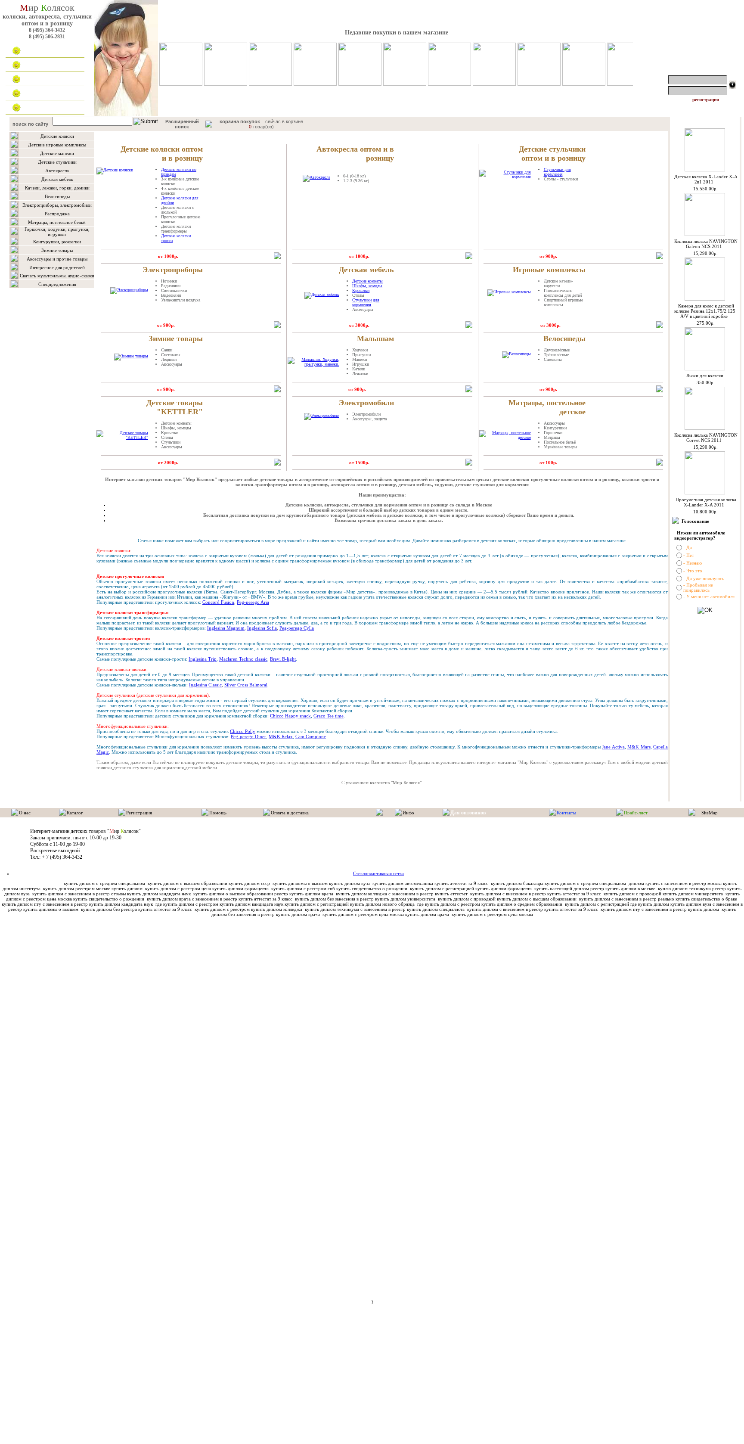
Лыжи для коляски (704, 375)
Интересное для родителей (57, 267)
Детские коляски (57, 136)
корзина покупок (240, 121)
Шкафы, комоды (367, 285)
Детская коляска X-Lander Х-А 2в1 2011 (706, 179)
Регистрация (139, 812)
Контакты (39, 108)
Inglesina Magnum (226, 627)
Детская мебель (57, 179)
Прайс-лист (636, 812)
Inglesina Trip (203, 658)
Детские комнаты (367, 281)
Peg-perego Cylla (296, 627)
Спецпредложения (57, 284)
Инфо (408, 812)
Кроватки (360, 290)
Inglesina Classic (205, 684)
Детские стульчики (57, 162)
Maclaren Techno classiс (243, 658)
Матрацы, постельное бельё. (57, 222)
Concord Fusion (218, 602)
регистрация (705, 99)
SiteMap (709, 812)
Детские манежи (57, 153)
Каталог (36, 65)
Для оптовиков (44, 93)
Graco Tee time (328, 715)
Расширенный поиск (182, 124)
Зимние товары (57, 250)
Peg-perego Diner (248, 736)
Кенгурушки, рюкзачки (57, 241)
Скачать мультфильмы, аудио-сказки (57, 275)
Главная (37, 51)
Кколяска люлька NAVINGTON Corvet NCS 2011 (706, 437)
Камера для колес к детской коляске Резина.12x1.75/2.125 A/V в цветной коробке (704, 311)
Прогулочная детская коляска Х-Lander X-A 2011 (706, 502)
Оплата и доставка (49, 79)
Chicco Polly (242, 731)
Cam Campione (310, 736)
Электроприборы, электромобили (57, 205)
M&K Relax (281, 736)
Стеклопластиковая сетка (378, 873)
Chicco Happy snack (290, 715)
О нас (25, 812)
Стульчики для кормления (557, 172)
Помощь (217, 812)
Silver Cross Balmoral (245, 684)
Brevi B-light (283, 658)
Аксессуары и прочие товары (57, 258)
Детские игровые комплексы (57, 144)
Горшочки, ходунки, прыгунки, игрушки (57, 232)
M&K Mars (638, 746)
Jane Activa (613, 746)
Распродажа (57, 213)
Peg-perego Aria (253, 602)
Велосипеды (57, 196)
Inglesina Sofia (262, 627)
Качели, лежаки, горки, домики (57, 187)
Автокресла (57, 170)
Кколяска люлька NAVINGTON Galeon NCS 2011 (706, 244)
